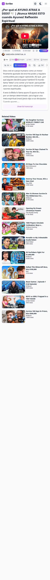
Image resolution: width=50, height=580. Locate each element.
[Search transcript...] (29, 65)
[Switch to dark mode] (40, 4)
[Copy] (34, 65)
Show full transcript (25, 106)
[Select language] (35, 3)
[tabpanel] (25, 86)
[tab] (6, 59)
